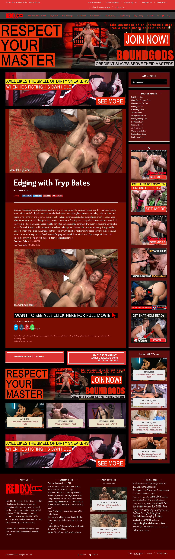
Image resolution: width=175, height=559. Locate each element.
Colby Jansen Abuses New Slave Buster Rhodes (65, 498)
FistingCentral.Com (139, 503)
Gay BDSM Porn (159, 506)
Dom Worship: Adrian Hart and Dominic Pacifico (65, 517)
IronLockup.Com (137, 137)
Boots (153, 486)
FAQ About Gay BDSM (94, 2)
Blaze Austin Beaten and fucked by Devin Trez (64, 492)
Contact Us (136, 554)
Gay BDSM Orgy (33, 336)
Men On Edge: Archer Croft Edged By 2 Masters (65, 495)
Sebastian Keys (163, 527)
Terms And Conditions (135, 553)
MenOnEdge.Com (19, 339)
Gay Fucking (111, 15)
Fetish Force (164, 497)
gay (147, 503)
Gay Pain (108, 336)
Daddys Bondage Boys (112, 2)
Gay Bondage (67, 15)
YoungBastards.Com (138, 115)
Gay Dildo (166, 510)
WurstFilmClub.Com (138, 131)
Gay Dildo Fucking (67, 336)
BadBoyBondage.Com (130, 2)
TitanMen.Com (136, 112)
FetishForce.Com (120, 7)
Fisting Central (160, 500)
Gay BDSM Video (141, 509)
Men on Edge (160, 523)
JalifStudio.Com (137, 128)
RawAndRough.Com (138, 134)
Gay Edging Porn (153, 513)
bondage (146, 486)
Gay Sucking (125, 15)
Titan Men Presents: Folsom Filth (59, 483)
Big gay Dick (137, 487)
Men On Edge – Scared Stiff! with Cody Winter (64, 532)
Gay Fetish (81, 15)
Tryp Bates (29, 341)
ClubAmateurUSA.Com (139, 103)
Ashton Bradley (141, 484)
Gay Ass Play (17, 336)
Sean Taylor (155, 527)
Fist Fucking (147, 500)
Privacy (149, 553)
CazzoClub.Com (137, 125)
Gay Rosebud (155, 520)
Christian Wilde (164, 490)
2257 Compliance (162, 553)
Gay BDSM (54, 15)
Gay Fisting (138, 15)
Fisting (153, 500)
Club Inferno (137, 493)
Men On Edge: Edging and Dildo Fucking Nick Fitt (65, 501)
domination (155, 496)
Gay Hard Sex (95, 15)
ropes (149, 526)
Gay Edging (77, 336)
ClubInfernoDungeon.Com (101, 7)
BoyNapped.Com (162, 2)
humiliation (149, 523)
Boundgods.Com (147, 2)
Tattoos (136, 529)
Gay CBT (150, 15)
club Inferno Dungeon (148, 493)
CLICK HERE (35, 241)
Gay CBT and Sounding (54, 336)
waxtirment (144, 530)
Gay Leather (138, 520)
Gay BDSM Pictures (142, 506)
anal (135, 483)
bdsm (164, 483)
